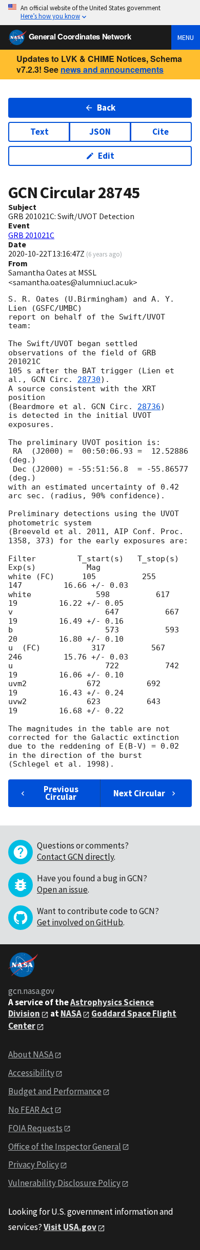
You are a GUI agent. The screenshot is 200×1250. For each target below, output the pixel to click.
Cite (160, 131)
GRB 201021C (31, 235)
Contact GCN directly (75, 856)
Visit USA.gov (70, 1227)
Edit (106, 155)
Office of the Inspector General (64, 1146)
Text (39, 131)
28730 (89, 379)
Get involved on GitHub (80, 922)
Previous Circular (61, 792)
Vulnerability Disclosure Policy (64, 1183)
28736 (149, 406)
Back (106, 107)
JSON (100, 131)
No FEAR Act (30, 1109)
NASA (71, 1013)
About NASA (30, 1054)
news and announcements (112, 69)
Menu (185, 37)
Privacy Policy (33, 1164)
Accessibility (31, 1072)
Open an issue (62, 889)
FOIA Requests (35, 1128)
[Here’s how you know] (100, 12)
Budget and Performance (55, 1091)
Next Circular (139, 793)
